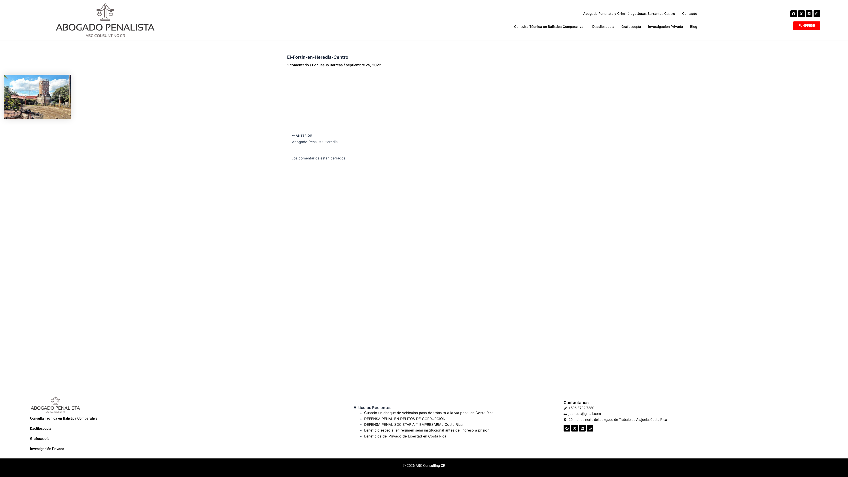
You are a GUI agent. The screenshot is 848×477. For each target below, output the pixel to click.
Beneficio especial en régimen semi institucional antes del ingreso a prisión (426, 430)
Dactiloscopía (40, 428)
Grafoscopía (39, 439)
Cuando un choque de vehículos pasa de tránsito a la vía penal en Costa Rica (429, 413)
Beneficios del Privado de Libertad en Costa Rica (405, 436)
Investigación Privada (47, 449)
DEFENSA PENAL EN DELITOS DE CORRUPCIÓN (404, 418)
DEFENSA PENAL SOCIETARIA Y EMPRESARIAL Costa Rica (413, 424)
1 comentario (298, 65)
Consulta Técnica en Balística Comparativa (64, 418)
